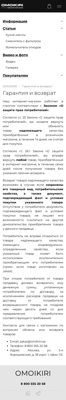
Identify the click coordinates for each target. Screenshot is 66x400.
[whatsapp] (28, 394)
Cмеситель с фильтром (23, 41)
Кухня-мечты (16, 35)
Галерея (12, 67)
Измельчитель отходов (23, 47)
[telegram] (38, 394)
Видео (10, 61)
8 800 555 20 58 (33, 384)
